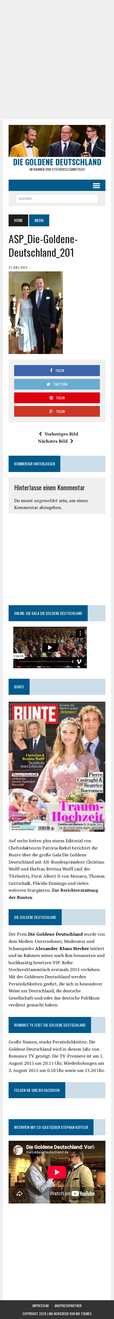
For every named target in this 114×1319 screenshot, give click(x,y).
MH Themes (84, 1313)
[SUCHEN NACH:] (57, 198)
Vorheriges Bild (61, 434)
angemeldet (46, 500)
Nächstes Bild (53, 441)
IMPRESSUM (40, 1305)
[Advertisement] (57, 60)
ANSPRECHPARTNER (68, 1305)
